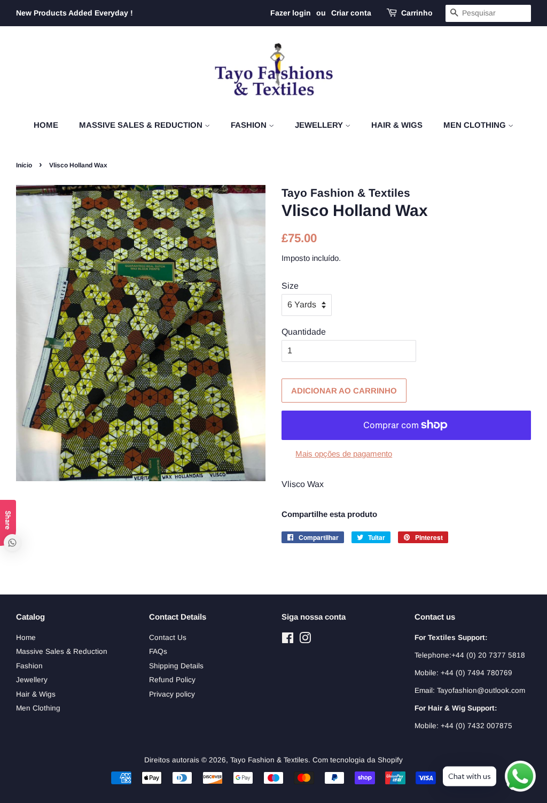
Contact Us (167, 638)
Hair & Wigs (397, 124)
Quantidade (304, 331)
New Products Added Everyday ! (74, 13)
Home (46, 124)
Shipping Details (176, 666)
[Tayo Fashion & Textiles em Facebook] (288, 640)
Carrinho (417, 13)
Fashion (250, 124)
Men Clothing (475, 124)
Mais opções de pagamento (343, 453)
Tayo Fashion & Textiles (269, 760)
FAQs (158, 651)
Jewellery (320, 124)
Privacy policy (172, 694)
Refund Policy (172, 680)
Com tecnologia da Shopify (357, 760)
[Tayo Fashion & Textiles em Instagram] (305, 640)
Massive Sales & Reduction (142, 124)
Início (24, 165)
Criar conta (351, 13)
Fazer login (290, 13)
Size (290, 285)
